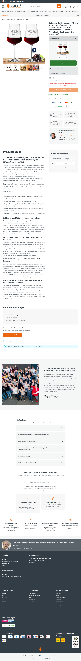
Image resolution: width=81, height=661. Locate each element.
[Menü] (3, 6)
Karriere (4, 605)
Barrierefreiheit (32, 603)
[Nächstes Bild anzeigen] (43, 42)
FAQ (3, 599)
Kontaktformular (6, 583)
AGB (30, 597)
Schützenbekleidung (61, 603)
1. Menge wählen (54, 38)
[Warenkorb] (77, 6)
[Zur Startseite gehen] (15, 6)
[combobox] (43, 6)
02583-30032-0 (19, 1)
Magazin (4, 607)
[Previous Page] (4, 68)
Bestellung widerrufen (34, 595)
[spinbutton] (63, 57)
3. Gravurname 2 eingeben (57, 73)
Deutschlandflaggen (61, 597)
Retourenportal (5, 609)
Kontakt (3, 595)
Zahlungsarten (5, 603)
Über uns (4, 593)
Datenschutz (32, 599)
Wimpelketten (59, 599)
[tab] (8, 68)
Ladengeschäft (5, 597)
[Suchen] (59, 6)
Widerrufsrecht (32, 593)
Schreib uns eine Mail (71, 139)
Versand (4, 601)
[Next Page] (44, 68)
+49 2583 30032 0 (62, 139)
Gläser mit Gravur (60, 607)
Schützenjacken (60, 605)
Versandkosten (55, 656)
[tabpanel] (24, 228)
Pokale (57, 595)
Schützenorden (59, 601)
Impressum (31, 601)
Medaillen (58, 593)
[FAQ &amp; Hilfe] (66, 6)
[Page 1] (8, 67)
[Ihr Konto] (70, 6)
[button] (40, 428)
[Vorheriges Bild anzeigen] (4, 42)
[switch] (75, 646)
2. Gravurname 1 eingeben (57, 69)
